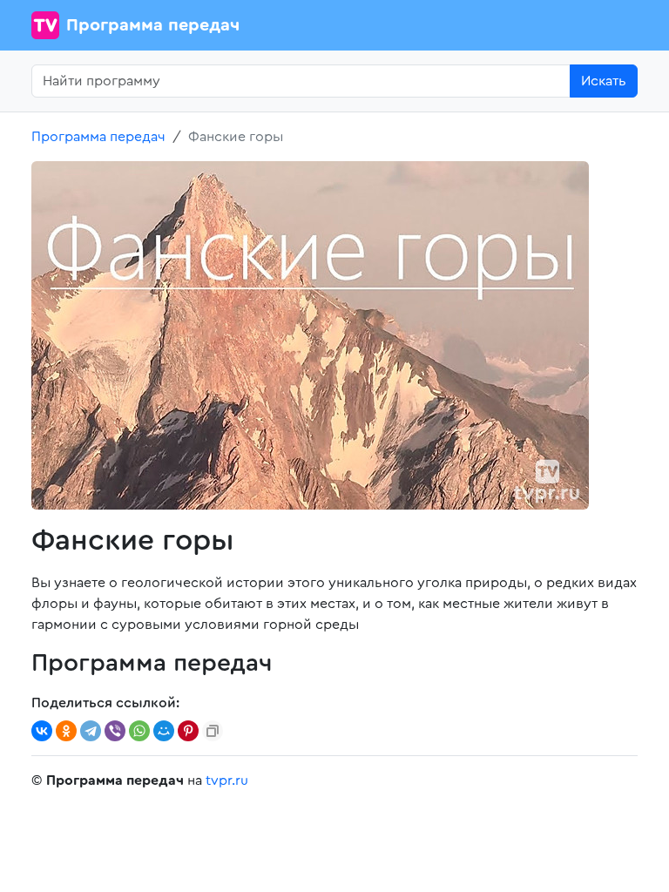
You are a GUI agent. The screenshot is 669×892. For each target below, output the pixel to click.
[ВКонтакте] (41, 730)
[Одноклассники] (66, 730)
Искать (603, 81)
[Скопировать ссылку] (212, 730)
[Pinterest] (188, 730)
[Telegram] (90, 730)
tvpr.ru (227, 780)
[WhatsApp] (139, 730)
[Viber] (115, 730)
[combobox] (301, 81)
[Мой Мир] (163, 730)
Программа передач (153, 25)
